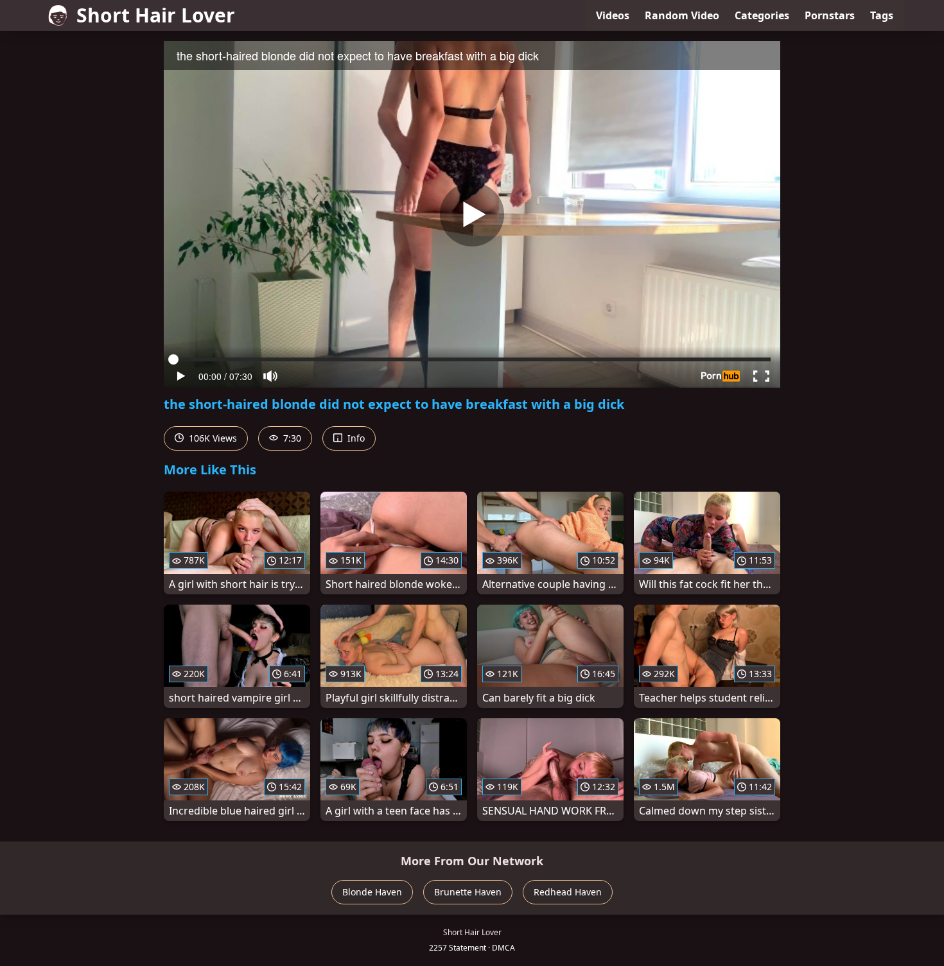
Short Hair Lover (155, 15)
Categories (762, 15)
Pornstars (830, 15)
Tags (881, 15)
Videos (612, 15)
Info (355, 438)
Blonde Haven (372, 892)
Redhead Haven (568, 892)
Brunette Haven (468, 892)
